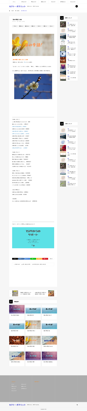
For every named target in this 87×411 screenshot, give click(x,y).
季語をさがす (33, 1)
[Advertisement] (33, 108)
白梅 (43, 264)
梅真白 (41, 264)
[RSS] (77, 404)
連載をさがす (43, 1)
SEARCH (76, 6)
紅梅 (45, 264)
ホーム (14, 1)
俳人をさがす (72, 1)
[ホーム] (9, 10)
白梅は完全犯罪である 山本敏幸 (19, 147)
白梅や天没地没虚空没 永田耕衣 (19, 126)
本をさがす (53, 1)
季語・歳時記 (19, 21)
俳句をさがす (23, 1)
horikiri (19, 264)
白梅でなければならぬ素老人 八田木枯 (20, 133)
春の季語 (23, 21)
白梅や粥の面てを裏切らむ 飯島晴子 (20, 131)
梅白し (38, 264)
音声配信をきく (63, 1)
